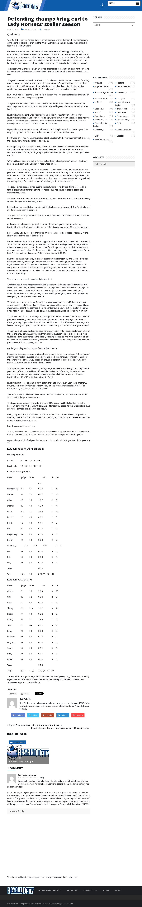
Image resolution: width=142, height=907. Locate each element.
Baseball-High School (104, 92)
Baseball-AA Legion (103, 139)
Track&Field (122, 109)
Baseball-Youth (101, 99)
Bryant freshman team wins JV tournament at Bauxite (35, 725)
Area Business (18, 742)
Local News (99, 109)
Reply (42, 777)
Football (120, 83)
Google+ (49, 715)
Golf (96, 136)
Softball (98, 102)
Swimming (99, 130)
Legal (118, 890)
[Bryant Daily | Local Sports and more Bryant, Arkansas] (25, 5)
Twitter (34, 715)
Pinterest (79, 715)
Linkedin (64, 715)
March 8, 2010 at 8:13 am (28, 777)
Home (106, 890)
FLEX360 (70, 904)
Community (122, 92)
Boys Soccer (100, 116)
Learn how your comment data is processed (58, 877)
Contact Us (90, 890)
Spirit (119, 123)
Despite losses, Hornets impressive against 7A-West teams (60, 728)
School (98, 112)
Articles (72, 890)
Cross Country (123, 120)
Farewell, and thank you (21, 761)
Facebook (19, 715)
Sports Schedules (124, 130)
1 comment (45, 30)
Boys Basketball (101, 86)
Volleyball (121, 99)
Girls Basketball (30, 30)
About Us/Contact (49, 890)
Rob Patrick (25, 699)
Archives (98, 83)
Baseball (120, 136)
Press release (122, 116)
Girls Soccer (122, 112)
